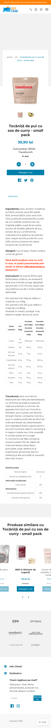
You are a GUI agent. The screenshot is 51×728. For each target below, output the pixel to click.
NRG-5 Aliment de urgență (25, 571)
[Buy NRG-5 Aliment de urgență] (25, 554)
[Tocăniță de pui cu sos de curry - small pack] (20, 114)
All (16, 57)
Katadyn (25, 583)
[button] (30, 9)
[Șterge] (19, 164)
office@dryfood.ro (34, 266)
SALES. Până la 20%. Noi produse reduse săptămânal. (25, 2)
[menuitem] (30, 9)
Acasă (9, 57)
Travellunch (25, 152)
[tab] (13, 196)
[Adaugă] (32, 164)
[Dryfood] (10, 9)
